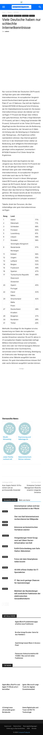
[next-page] (7, 604)
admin (7, 31)
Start (3, 12)
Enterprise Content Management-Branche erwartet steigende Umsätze (33, 488)
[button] (3, 7)
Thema (9, 12)
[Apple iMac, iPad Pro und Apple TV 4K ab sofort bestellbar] (11, 676)
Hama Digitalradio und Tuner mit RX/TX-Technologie (30, 710)
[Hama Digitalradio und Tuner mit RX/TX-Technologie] (31, 699)
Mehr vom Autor (24, 500)
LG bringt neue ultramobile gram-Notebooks (8, 710)
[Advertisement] (21, 66)
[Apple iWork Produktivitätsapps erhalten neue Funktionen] (7, 624)
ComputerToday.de (24, 732)
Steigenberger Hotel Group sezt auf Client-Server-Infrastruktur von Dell (26, 540)
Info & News (17, 15)
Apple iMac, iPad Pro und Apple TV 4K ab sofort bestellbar (11, 687)
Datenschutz (17, 726)
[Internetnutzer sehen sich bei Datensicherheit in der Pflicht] (7, 508)
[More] (21, 39)
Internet (32, 15)
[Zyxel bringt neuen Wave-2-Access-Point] (7, 646)
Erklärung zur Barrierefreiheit (16, 728)
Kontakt (34, 728)
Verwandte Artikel (10, 500)
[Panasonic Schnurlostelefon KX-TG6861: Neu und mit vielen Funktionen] (7, 656)
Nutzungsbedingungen (30, 726)
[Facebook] (11, 39)
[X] (16, 39)
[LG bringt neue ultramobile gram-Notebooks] (11, 699)
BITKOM (16, 12)
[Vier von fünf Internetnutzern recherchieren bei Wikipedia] (7, 519)
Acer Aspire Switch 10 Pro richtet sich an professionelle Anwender (11, 487)
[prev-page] (3, 604)
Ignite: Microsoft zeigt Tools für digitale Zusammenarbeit (30, 687)
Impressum (7, 726)
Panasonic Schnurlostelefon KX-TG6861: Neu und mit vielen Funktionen (27, 656)
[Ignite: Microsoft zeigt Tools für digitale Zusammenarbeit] (31, 676)
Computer (25, 15)
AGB (28, 728)
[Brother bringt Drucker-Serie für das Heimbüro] (7, 635)
